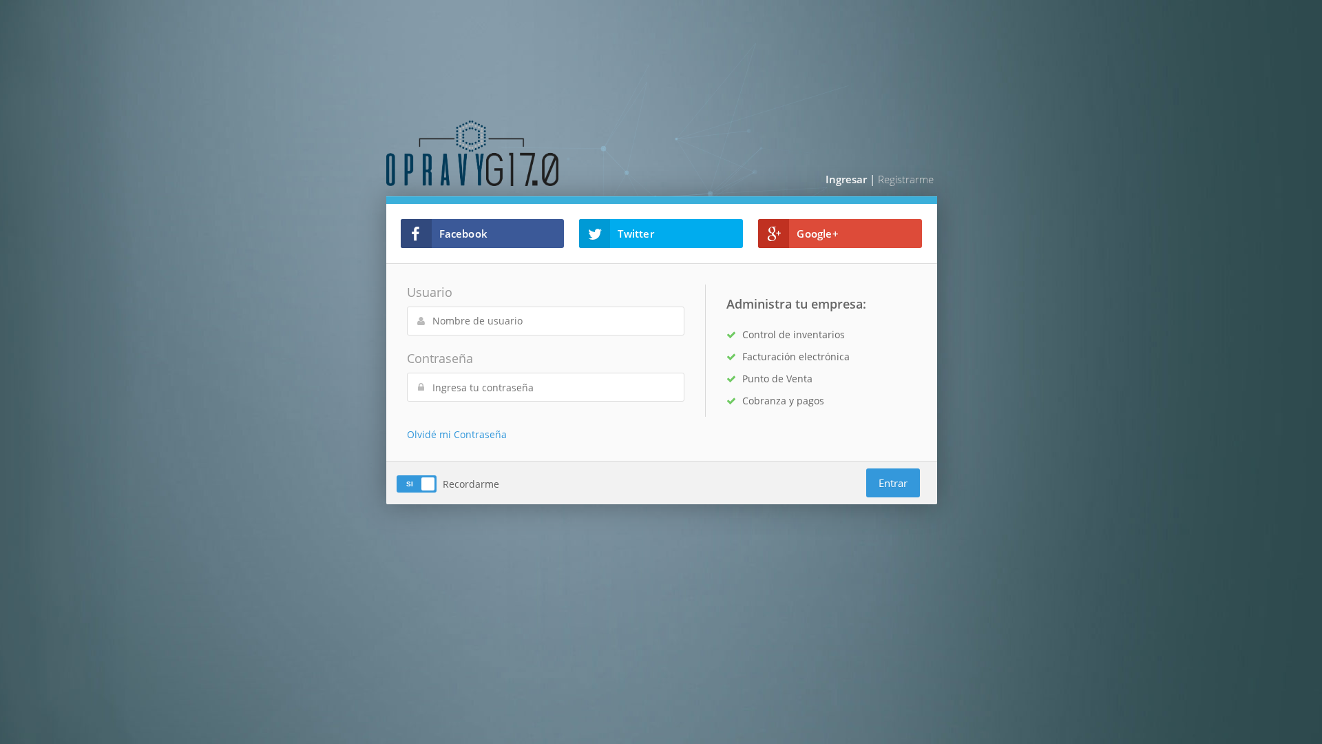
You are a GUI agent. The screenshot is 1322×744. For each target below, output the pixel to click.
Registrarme (906, 179)
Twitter (635, 233)
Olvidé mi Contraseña (457, 434)
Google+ (817, 233)
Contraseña (440, 358)
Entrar (893, 483)
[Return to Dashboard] (520, 153)
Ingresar (846, 179)
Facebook (463, 233)
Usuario (429, 292)
